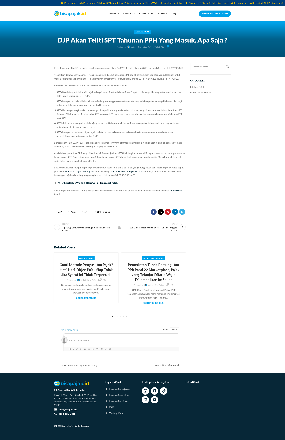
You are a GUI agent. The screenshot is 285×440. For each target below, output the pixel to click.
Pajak (73, 212)
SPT (86, 212)
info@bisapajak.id (68, 409)
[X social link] (161, 212)
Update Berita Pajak (153, 258)
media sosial (177, 190)
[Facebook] (154, 391)
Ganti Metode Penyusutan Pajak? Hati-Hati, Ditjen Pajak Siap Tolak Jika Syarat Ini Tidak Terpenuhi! (86, 270)
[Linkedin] (145, 399)
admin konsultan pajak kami (125, 171)
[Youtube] (154, 399)
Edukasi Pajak (142, 32)
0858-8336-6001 (67, 414)
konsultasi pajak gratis (80, 171)
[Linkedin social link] (175, 212)
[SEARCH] (227, 66)
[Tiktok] (163, 391)
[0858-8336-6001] (55, 414)
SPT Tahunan (103, 212)
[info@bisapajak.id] (55, 409)
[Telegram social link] (182, 212)
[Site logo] (70, 13)
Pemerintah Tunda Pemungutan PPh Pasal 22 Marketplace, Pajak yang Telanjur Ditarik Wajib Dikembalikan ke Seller (114, 2)
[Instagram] (145, 391)
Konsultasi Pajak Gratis (215, 13)
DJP (60, 212)
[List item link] (120, 389)
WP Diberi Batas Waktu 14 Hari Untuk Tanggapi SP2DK (87, 182)
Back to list (120, 227)
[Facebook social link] (154, 212)
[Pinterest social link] (168, 212)
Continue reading (86, 298)
